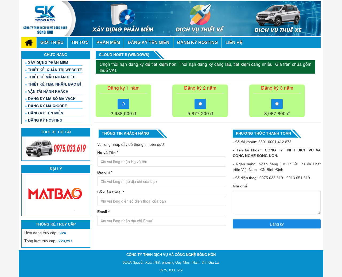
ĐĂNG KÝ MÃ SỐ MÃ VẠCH (52, 98)
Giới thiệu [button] (52, 42)
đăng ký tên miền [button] (148, 42)
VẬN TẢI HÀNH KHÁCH (48, 91)
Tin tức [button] (80, 42)
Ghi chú (240, 186)
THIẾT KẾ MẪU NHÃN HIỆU (52, 76)
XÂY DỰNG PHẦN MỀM (48, 62)
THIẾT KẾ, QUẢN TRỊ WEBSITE (55, 69)
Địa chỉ (104, 172)
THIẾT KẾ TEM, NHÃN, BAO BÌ (54, 84)
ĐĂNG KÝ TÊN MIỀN (45, 112)
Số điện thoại (110, 192)
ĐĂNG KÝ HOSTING (45, 120)
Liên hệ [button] (234, 42)
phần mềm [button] (108, 42)
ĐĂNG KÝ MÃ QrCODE (47, 105)
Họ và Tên (107, 152)
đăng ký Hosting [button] (197, 42)
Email (103, 212)
